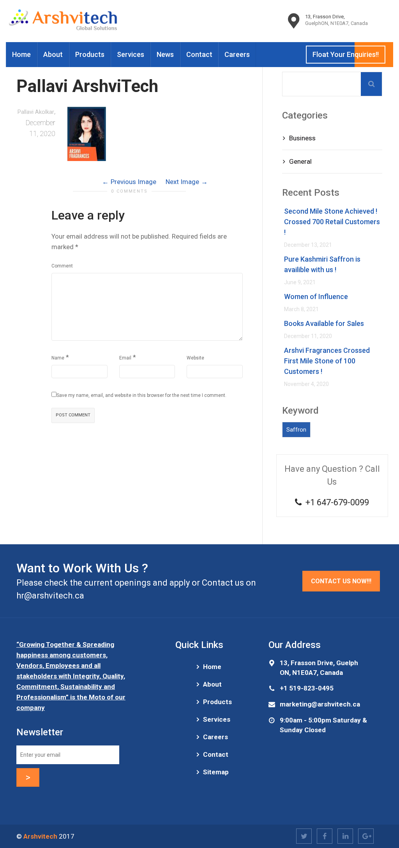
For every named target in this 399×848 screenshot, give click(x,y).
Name (57, 358)
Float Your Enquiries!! (345, 54)
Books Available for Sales (324, 323)
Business (302, 138)
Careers (237, 54)
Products (89, 54)
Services (130, 54)
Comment (62, 266)
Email (125, 358)
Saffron (296, 429)
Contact (199, 54)
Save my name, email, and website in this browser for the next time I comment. (141, 395)
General (300, 161)
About (53, 54)
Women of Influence (316, 296)
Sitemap (216, 772)
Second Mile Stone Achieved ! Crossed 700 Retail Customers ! (332, 221)
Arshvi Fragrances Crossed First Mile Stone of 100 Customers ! (327, 360)
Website (195, 358)
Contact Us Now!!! (341, 581)
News (165, 54)
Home (21, 54)
